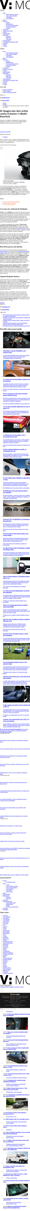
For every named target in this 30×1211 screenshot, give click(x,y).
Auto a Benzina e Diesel (12, 14)
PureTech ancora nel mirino (9, 203)
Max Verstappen (7, 969)
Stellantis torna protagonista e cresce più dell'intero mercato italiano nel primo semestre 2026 (15, 323)
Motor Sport (6, 895)
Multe (4, 956)
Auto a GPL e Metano (11, 15)
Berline (5, 927)
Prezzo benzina (6, 91)
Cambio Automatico (8, 973)
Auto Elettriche (10, 18)
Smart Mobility (6, 33)
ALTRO (2, 48)
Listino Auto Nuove (8, 31)
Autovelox (5, 947)
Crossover (5, 923)
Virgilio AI (5, 29)
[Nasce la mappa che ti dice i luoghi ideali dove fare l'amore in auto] (16, 1044)
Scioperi (8, 28)
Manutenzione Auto (8, 941)
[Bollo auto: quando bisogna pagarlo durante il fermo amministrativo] (16, 1203)
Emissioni (5, 971)
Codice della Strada (11, 26)
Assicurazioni (6, 951)
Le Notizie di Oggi (10, 882)
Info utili (5, 21)
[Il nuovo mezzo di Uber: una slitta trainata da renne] (16, 1178)
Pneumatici (5, 944)
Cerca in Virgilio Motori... (6, 985)
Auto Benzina (6, 919)
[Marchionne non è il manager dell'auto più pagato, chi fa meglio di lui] (16, 1145)
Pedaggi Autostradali (8, 954)
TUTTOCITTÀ (12, 997)
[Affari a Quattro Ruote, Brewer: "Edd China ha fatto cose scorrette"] (16, 1085)
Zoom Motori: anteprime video (10, 42)
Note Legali (12, 1000)
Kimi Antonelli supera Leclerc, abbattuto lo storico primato (14, 874)
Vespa (4, 934)
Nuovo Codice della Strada (9, 92)
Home (4, 103)
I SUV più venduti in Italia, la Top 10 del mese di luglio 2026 (15, 748)
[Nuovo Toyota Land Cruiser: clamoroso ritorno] (16, 1122)
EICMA (5, 940)
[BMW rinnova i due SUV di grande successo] (16, 1116)
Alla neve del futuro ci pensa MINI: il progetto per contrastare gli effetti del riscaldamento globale (15, 849)
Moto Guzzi (6, 938)
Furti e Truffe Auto (7, 958)
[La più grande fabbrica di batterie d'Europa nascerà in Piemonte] (16, 1011)
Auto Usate (6, 922)
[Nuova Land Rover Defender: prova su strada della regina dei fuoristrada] (16, 1129)
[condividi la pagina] (1, 148)
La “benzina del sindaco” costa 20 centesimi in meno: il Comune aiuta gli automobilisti (13, 800)
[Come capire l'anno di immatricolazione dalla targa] (16, 1036)
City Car (5, 926)
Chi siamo (7, 1000)
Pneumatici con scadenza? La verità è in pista (11, 825)
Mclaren (5, 966)
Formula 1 (8, 36)
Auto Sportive (6, 930)
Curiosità (5, 43)
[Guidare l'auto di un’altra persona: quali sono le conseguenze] (16, 1137)
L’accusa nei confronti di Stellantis (11, 201)
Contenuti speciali (4, 987)
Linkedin (5, 137)
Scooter (5, 936)
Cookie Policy (22, 1000)
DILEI (16, 997)
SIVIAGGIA (20, 997)
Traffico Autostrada (7, 89)
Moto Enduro (6, 932)
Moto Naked (6, 933)
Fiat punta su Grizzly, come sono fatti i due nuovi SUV (16, 325)
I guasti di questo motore (9, 204)
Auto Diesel (6, 921)
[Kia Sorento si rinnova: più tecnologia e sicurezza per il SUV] (16, 1104)
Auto (4, 13)
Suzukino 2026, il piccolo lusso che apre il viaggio (12, 841)
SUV (4, 925)
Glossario (5, 900)
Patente (8, 22)
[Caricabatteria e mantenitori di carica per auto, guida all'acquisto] (16, 1092)
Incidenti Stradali (7, 959)
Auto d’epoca (9, 891)
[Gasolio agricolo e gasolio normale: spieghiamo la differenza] (16, 1077)
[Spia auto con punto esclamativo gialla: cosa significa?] (16, 1023)
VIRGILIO (7, 996)
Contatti (5, 46)
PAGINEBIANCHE (6, 997)
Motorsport (5, 35)
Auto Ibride (9, 17)
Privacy (17, 1000)
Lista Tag (5, 915)
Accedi (2, 10)
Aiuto (20, 1002)
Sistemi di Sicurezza (8, 952)
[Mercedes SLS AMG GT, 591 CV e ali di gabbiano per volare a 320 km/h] (16, 1170)
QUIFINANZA (25, 997)
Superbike (5, 937)
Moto (4, 20)
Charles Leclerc (7, 967)
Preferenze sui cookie (13, 1002)
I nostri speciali (6, 40)
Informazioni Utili (7, 901)
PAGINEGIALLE (12, 996)
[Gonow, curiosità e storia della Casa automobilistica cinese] (16, 1157)
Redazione (5, 909)
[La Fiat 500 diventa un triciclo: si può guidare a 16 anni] (16, 1057)
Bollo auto (5, 945)
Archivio (21, 987)
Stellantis (2, 302)
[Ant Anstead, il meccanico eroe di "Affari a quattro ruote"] (16, 1070)
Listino (8, 884)
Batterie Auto (6, 970)
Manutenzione (9, 24)
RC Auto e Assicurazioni (12, 25)
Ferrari (4, 963)
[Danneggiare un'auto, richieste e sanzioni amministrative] (16, 1190)
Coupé (4, 929)
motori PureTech (22, 228)
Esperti (4, 44)
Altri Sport (8, 39)
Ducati (4, 965)
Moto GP (8, 37)
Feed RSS (16, 987)
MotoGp (5, 962)
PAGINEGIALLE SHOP (20, 996)
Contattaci (11, 987)
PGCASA (26, 996)
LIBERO (3, 996)
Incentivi (5, 955)
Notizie (5, 32)
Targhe (4, 948)
